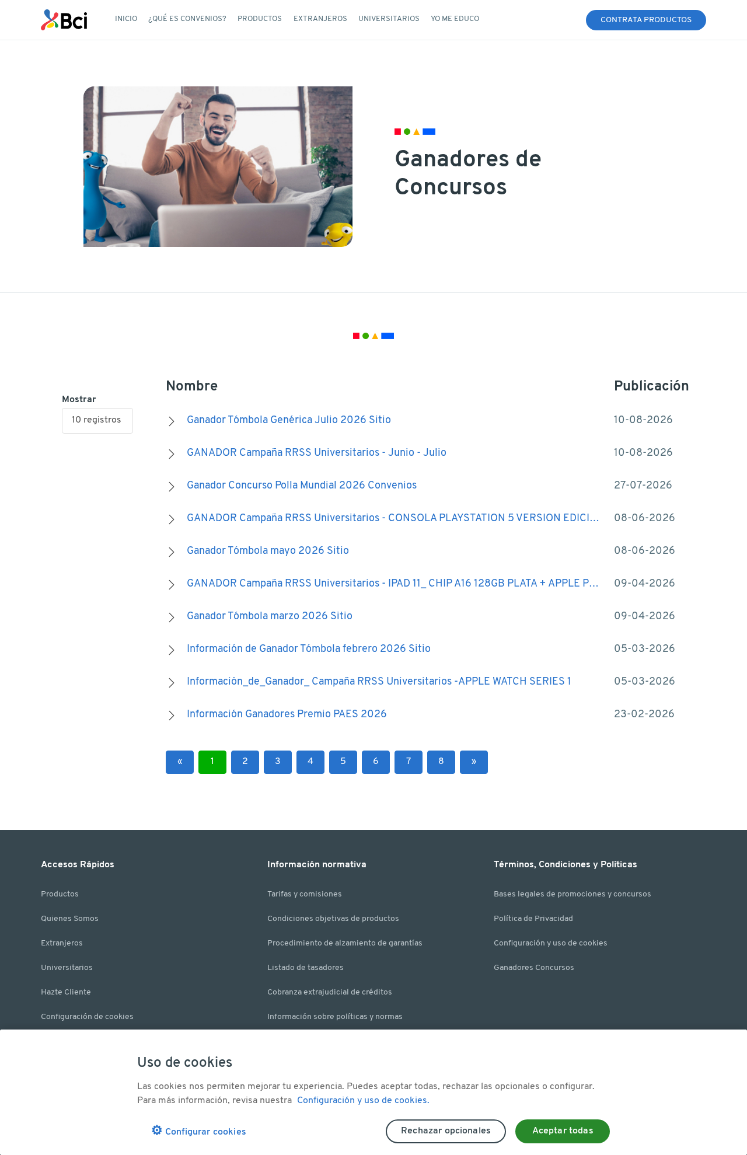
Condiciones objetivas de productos (333, 919)
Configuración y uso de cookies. (363, 1100)
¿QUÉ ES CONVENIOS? (187, 19)
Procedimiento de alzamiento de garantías (345, 943)
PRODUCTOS (260, 19)
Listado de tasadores (305, 968)
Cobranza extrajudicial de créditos (329, 992)
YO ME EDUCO (455, 19)
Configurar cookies (198, 1131)
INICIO (126, 19)
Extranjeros (62, 943)
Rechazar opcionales (446, 1131)
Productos (60, 894)
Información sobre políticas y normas (335, 1017)
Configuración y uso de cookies (551, 943)
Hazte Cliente (66, 992)
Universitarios (67, 968)
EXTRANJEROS (320, 19)
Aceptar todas (563, 1131)
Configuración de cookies (87, 1017)
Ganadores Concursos (534, 968)
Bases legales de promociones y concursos (572, 894)
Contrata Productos (646, 20)
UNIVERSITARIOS (389, 19)
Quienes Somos (70, 919)
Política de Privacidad (533, 919)
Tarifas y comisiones (304, 894)
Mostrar (79, 399)
